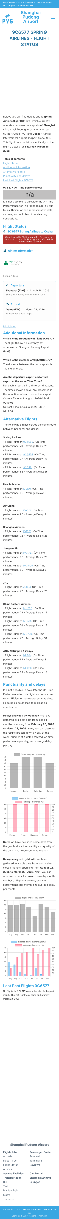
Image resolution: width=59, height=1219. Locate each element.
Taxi (5, 1186)
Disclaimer (35, 1209)
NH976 (27, 668)
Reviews (35, 1164)
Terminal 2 (36, 1160)
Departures (10, 1160)
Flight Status (10, 163)
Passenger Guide (40, 1152)
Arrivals (7, 1156)
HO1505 (28, 565)
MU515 (27, 621)
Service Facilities (13, 1173)
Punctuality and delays (16, 176)
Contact (45, 1209)
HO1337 (27, 552)
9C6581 (27, 467)
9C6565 (28, 441)
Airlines (7, 1169)
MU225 (27, 608)
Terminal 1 (36, 1156)
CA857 (27, 510)
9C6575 (28, 454)
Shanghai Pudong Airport (31, 17)
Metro (6, 1194)
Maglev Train (10, 1190)
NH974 (27, 655)
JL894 (27, 586)
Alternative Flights (14, 171)
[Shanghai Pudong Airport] (8, 18)
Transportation (12, 1177)
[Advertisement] (29, 81)
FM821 (27, 531)
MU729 (27, 633)
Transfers (8, 1199)
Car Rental (36, 1173)
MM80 (27, 488)
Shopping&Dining (40, 1177)
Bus (5, 1181)
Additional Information (16, 167)
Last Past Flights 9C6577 (18, 180)
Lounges (35, 1181)
